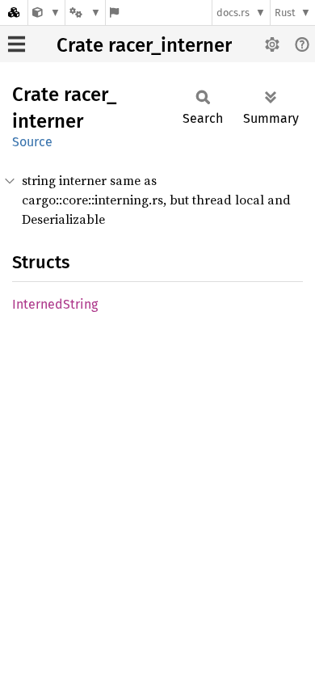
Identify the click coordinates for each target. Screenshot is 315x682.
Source (32, 141)
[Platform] (84, 12)
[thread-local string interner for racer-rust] (46, 12)
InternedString (55, 304)
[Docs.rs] (13, 12)
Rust (285, 12)
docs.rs (233, 12)
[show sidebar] (16, 44)
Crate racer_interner (144, 45)
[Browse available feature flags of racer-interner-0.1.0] (114, 12)
